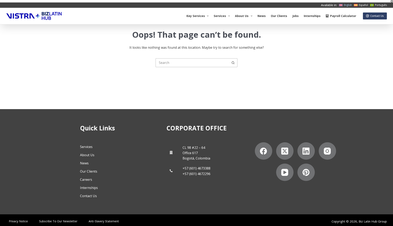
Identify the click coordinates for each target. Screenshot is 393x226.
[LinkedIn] (306, 151)
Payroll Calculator (343, 16)
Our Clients (279, 16)
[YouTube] (285, 172)
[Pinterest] (306, 172)
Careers (86, 179)
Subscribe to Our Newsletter (58, 221)
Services (220, 16)
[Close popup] (392, 1)
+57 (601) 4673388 (196, 168)
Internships (312, 16)
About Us (87, 155)
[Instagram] (327, 151)
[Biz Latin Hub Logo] (34, 16)
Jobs (295, 16)
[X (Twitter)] (285, 151)
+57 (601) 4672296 (196, 174)
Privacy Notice (18, 221)
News (261, 16)
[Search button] (233, 62)
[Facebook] (263, 151)
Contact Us (377, 16)
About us (241, 16)
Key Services (195, 16)
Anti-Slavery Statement (104, 221)
